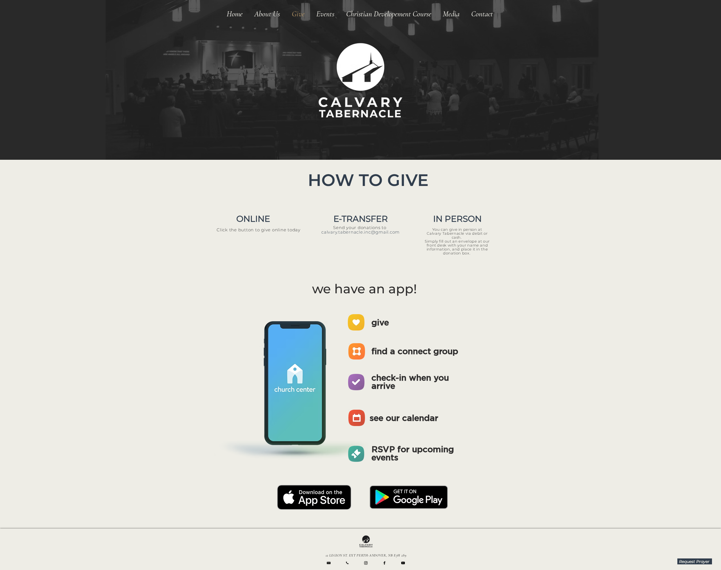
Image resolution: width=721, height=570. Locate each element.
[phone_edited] (347, 563)
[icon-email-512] (328, 563)
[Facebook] (384, 563)
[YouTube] (403, 563)
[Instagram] (366, 563)
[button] (451, 14)
